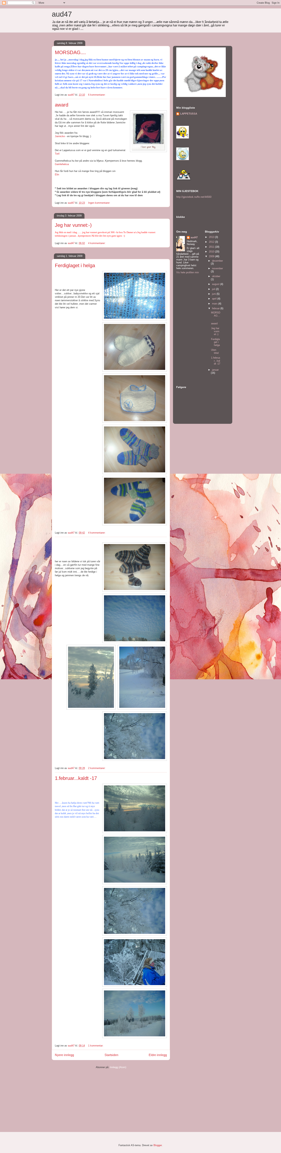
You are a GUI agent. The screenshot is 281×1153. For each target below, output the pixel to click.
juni (214, 293)
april (214, 298)
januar (215, 369)
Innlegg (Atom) (118, 1067)
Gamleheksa (62, 164)
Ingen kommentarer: (99, 202)
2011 (212, 246)
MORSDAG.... (70, 52)
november (217, 268)
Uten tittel (215, 351)
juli (214, 289)
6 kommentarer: (97, 94)
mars (215, 303)
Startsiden (111, 1055)
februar (216, 308)
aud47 (62, 14)
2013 (212, 237)
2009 (212, 256)
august (216, 284)
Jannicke (60, 136)
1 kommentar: (96, 1045)
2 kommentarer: (97, 768)
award (61, 105)
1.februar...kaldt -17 (76, 778)
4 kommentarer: (97, 243)
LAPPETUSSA (188, 113)
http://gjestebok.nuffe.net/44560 (193, 196)
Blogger (157, 1145)
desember (217, 260)
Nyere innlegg (64, 1055)
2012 (212, 241)
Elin (57, 174)
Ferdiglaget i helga (75, 265)
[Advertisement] (80, 1098)
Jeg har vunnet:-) (73, 225)
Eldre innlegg (158, 1055)
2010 (212, 251)
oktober (216, 276)
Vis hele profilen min (187, 272)
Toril (57, 153)
